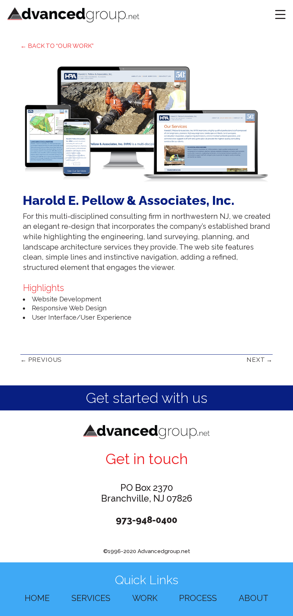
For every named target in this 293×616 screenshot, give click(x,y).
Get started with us (147, 398)
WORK (145, 598)
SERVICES (90, 598)
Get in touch (146, 459)
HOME (37, 598)
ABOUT (253, 598)
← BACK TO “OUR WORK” (57, 45)
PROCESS (198, 598)
